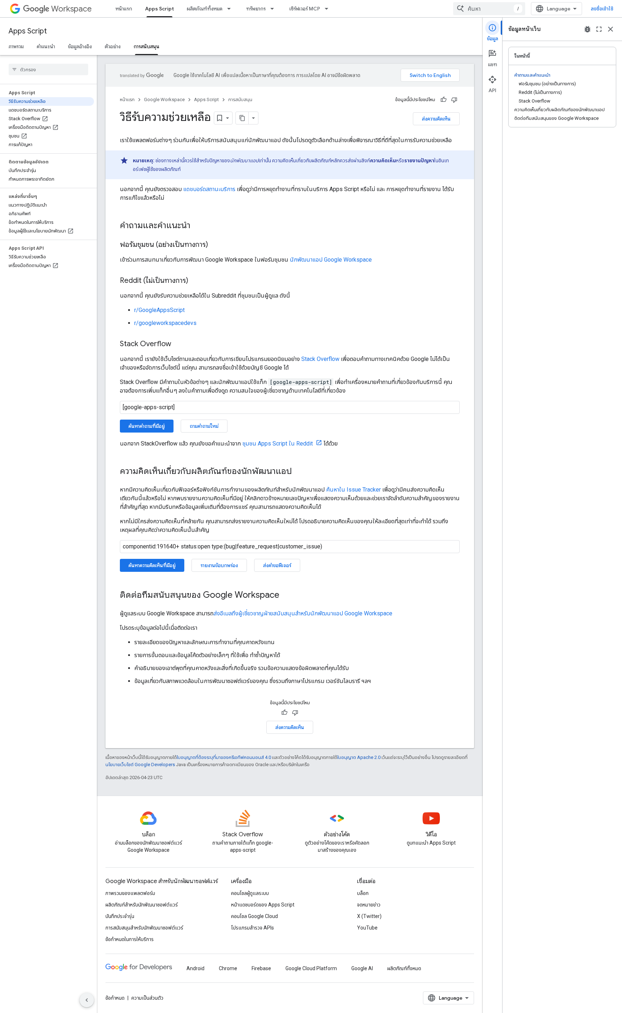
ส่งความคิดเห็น (436, 119)
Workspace (71, 9)
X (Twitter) (369, 916)
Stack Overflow (320, 359)
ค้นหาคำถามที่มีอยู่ (147, 426)
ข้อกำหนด (115, 998)
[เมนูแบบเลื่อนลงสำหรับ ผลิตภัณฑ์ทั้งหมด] (231, 8)
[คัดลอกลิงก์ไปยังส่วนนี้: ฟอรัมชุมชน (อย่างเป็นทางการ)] (215, 245)
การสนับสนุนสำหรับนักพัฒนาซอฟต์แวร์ (144, 928)
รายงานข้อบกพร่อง (219, 565)
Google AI (362, 968)
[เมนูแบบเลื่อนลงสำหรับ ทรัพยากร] (274, 8)
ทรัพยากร (256, 8)
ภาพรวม (16, 46)
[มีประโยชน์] (443, 99)
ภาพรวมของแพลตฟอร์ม (130, 893)
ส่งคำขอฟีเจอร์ (277, 565)
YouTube (367, 928)
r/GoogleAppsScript (159, 310)
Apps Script (159, 8)
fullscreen (599, 29)
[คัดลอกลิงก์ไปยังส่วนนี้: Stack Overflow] (178, 344)
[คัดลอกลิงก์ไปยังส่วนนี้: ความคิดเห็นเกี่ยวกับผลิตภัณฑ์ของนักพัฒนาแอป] (299, 471)
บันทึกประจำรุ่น (119, 916)
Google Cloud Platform (311, 968)
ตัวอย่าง (113, 46)
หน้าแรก (124, 8)
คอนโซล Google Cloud (254, 916)
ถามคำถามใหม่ (204, 426)
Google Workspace (164, 99)
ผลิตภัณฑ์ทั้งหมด (204, 8)
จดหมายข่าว (368, 905)
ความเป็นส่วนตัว (147, 998)
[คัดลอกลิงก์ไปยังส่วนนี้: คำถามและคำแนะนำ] (197, 226)
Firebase (261, 968)
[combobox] (489, 8)
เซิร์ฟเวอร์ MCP (304, 8)
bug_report (587, 29)
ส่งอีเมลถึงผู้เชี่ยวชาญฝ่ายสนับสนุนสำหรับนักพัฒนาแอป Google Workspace (302, 613)
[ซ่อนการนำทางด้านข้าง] (87, 1000)
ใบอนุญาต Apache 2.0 (358, 757)
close (610, 29)
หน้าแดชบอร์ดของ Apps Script (262, 905)
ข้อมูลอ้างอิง (80, 46)
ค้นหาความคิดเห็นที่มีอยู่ (152, 565)
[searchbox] (48, 69)
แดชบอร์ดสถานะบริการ (208, 189)
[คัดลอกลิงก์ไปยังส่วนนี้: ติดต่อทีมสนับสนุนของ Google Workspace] (286, 595)
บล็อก (363, 893)
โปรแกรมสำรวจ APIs (252, 928)
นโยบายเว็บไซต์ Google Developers (140, 764)
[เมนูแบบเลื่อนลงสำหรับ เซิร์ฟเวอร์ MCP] (328, 8)
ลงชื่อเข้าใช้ (602, 9)
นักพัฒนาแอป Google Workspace (331, 259)
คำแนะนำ (46, 46)
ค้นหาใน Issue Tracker (353, 489)
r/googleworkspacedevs (165, 323)
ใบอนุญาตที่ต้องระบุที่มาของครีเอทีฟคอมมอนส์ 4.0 (224, 757)
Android (195, 968)
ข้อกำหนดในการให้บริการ (129, 939)
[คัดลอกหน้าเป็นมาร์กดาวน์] (242, 118)
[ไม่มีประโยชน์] (454, 99)
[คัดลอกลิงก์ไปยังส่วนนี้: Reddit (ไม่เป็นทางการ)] (195, 281)
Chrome (228, 968)
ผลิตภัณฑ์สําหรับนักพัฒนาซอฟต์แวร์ (141, 905)
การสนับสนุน (146, 46)
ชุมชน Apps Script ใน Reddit (278, 443)
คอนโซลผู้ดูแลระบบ (250, 893)
